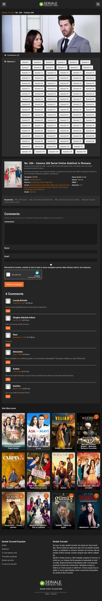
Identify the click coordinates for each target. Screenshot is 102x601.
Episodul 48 (90, 99)
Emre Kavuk (35, 182)
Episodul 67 (26, 120)
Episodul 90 (90, 136)
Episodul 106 (81, 151)
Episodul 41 (77, 94)
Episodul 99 (52, 146)
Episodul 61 (26, 115)
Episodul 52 (64, 104)
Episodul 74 (39, 125)
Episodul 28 (64, 83)
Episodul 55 (26, 109)
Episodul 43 (26, 99)
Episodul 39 (52, 94)
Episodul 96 (90, 141)
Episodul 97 (26, 146)
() (13, 55)
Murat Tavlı (32, 187)
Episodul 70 (64, 120)
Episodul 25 (26, 83)
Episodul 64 (64, 115)
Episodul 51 (52, 104)
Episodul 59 (77, 109)
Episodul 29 (77, 83)
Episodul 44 (39, 99)
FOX (81, 185)
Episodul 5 (73, 62)
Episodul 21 (52, 78)
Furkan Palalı (45, 185)
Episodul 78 (90, 125)
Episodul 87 (52, 136)
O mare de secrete (9, 564)
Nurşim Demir (41, 187)
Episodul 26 (39, 83)
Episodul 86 (39, 136)
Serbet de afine (8, 560)
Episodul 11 (75, 67)
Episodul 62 (39, 115)
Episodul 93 (52, 141)
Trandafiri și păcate (9, 556)
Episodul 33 (52, 88)
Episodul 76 (64, 125)
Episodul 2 (37, 62)
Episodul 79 (26, 131)
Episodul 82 (64, 131)
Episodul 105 (67, 151)
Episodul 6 (85, 62)
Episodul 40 (64, 94)
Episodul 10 (62, 67)
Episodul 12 (87, 67)
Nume (7, 248)
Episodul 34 (64, 88)
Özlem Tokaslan (52, 187)
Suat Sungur (28, 189)
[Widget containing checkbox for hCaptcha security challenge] (23, 274)
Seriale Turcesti (8, 12)
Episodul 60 (90, 109)
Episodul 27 (52, 83)
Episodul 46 (64, 99)
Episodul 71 (77, 120)
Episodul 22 (64, 78)
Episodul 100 (64, 146)
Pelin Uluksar (63, 187)
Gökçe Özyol (54, 185)
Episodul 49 (26, 104)
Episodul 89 (77, 136)
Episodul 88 (64, 136)
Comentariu (9, 221)
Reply (8, 311)
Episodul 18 (90, 73)
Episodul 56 (39, 109)
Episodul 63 (52, 115)
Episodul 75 (52, 125)
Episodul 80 (39, 131)
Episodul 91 (26, 141)
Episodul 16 (64, 73)
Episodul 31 (26, 88)
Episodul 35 (77, 88)
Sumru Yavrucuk (38, 189)
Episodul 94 (64, 141)
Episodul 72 (90, 120)
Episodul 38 (39, 94)
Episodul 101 (78, 146)
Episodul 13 (26, 73)
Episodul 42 (90, 94)
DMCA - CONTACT (51, 594)
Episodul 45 (52, 99)
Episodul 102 (26, 151)
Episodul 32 (39, 88)
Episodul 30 (90, 83)
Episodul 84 (90, 131)
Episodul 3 (49, 62)
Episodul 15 (52, 73)
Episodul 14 (39, 73)
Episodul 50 (39, 104)
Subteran (5, 549)
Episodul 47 (77, 99)
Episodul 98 (39, 146)
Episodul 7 (25, 67)
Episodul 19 (26, 78)
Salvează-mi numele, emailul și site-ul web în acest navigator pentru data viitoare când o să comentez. (47, 267)
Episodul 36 (90, 88)
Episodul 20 (39, 78)
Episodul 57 (52, 109)
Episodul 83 (77, 131)
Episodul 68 (39, 120)
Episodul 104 (53, 151)
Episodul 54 (90, 104)
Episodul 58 (64, 109)
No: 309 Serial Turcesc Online (67, 199)
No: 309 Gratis (21, 199)
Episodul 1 (25, 62)
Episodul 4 (61, 62)
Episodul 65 (77, 115)
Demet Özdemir (34, 185)
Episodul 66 (90, 115)
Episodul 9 (49, 67)
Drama (38, 179)
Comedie (32, 179)
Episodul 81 (52, 131)
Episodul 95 (77, 141)
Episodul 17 (77, 73)
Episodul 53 (77, 104)
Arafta (4, 545)
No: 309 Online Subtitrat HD (41, 199)
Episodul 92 (39, 141)
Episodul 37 (26, 94)
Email (7, 256)
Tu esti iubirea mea (9, 552)
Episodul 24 (90, 78)
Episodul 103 (40, 151)
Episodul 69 (52, 120)
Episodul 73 (26, 125)
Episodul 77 (77, 125)
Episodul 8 (37, 67)
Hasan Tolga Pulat (46, 182)
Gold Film (33, 192)
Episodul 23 (77, 78)
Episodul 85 (26, 136)
